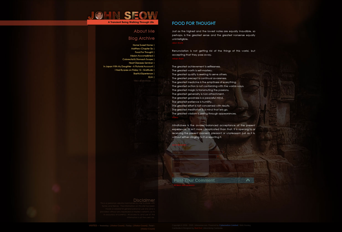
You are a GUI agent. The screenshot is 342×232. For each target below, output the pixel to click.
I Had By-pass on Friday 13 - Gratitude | (135, 69)
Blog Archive (141, 38)
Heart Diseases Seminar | (142, 62)
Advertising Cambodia (213, 228)
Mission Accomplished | (142, 55)
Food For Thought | (145, 52)
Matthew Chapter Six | (143, 48)
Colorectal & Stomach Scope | (139, 59)
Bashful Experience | (144, 73)
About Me (144, 30)
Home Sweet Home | (144, 45)
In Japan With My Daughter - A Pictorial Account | (129, 66)
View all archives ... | (144, 80)
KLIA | (151, 77)
